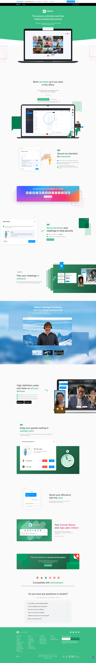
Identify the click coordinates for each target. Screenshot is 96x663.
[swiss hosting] (77, 657)
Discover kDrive (50, 239)
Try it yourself (47, 95)
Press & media (19, 643)
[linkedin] (76, 632)
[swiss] (69, 657)
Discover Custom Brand (59, 536)
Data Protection (45, 656)
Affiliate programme (43, 639)
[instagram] (78, 632)
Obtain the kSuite (48, 196)
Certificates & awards (54, 639)
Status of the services (32, 648)
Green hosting (53, 638)
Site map (55, 656)
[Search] (64, 1)
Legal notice (40, 656)
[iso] (72, 657)
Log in (78, 1)
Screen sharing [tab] (54, 99)
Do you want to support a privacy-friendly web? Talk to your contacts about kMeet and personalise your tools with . (48, 561)
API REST (29, 643)
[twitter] (73, 632)
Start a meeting (75, 4)
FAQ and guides (30, 639)
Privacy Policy (51, 656)
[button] (48, 603)
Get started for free (70, 1)
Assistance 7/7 (30, 638)
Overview (24, 4)
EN (18, 656)
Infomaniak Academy (43, 643)
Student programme (20, 648)
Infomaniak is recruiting (20, 642)
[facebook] (70, 632)
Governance (19, 639)
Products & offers (20, 647)
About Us (18, 638)
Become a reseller (43, 638)
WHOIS (29, 644)
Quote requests (42, 642)
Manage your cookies (48, 658)
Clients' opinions (19, 651)
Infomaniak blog (19, 644)
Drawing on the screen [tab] (43, 99)
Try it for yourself (48, 565)
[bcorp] (63, 657)
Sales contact (30, 642)
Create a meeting (48, 28)
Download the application (47, 32)
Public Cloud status (31, 647)
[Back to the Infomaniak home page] (20, 1)
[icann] (66, 657)
